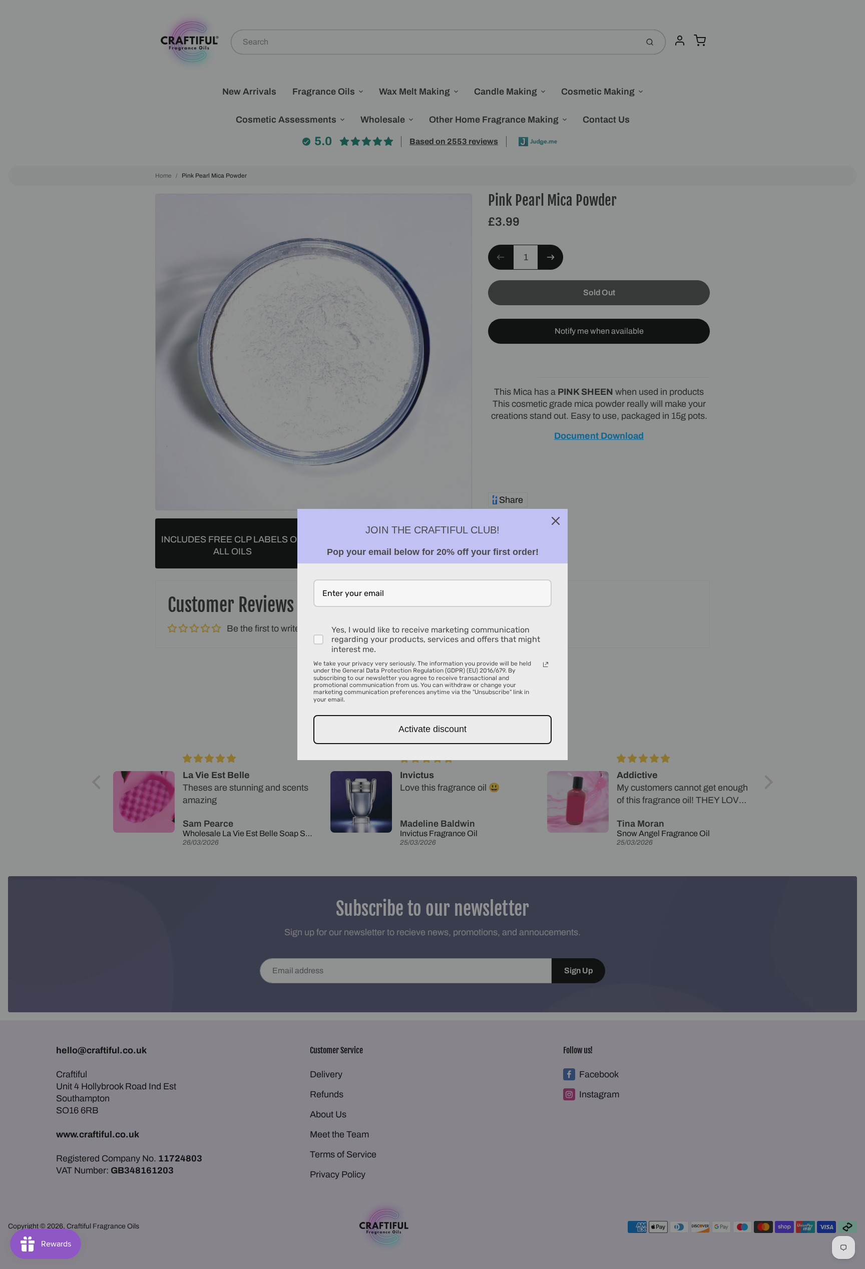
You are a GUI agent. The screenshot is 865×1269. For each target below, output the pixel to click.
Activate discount (432, 729)
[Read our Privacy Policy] (546, 665)
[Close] (556, 521)
